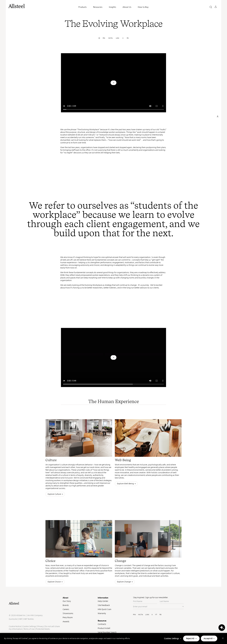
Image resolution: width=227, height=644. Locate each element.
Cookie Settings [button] (29, 626)
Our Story (67, 601)
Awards (66, 621)
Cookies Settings (171, 638)
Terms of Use (29, 629)
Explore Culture (54, 494)
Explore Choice (54, 582)
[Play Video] (113, 83)
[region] (113, 638)
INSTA (140, 614)
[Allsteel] (16, 6)
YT (156, 614)
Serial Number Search (107, 632)
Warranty (102, 613)
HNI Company (36, 615)
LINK (147, 614)
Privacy (40, 626)
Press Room (68, 617)
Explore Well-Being (125, 483)
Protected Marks (43, 629)
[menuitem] (87, 453)
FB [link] (127, 38)
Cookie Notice (15, 626)
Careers (66, 609)
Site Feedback (104, 605)
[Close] (223, 638)
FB (160, 614)
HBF (20, 619)
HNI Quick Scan (104, 609)
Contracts (102, 624)
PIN (134, 614)
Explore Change (124, 582)
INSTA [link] (110, 38)
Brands (66, 605)
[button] (210, 7)
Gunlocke (13, 619)
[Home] (34, 603)
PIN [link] (104, 38)
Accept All (208, 638)
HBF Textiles (29, 619)
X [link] (122, 38)
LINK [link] (117, 38)
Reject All (190, 638)
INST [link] (99, 453)
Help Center (103, 601)
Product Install (104, 628)
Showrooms (68, 613)
